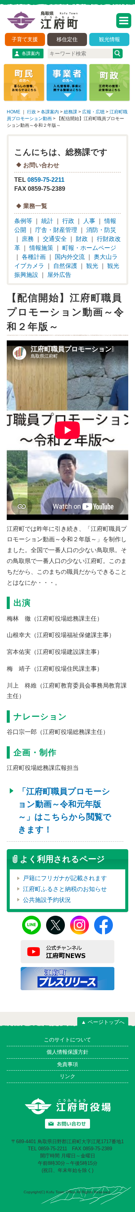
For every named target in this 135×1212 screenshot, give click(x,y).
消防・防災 (101, 230)
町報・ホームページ (89, 248)
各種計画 (34, 257)
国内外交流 (70, 257)
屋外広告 (59, 275)
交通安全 (55, 239)
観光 (92, 266)
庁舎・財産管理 (56, 230)
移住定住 (67, 39)
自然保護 (65, 266)
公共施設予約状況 (47, 900)
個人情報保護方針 (67, 1052)
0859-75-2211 (45, 180)
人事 (89, 221)
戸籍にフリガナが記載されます (65, 878)
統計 (47, 221)
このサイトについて (67, 1040)
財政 (82, 239)
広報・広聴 (93, 111)
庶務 (28, 239)
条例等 (23, 221)
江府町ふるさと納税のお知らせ (65, 889)
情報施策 (41, 248)
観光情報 (109, 39)
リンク (67, 1076)
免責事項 (67, 1064)
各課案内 (31, 53)
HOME (13, 111)
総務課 (70, 111)
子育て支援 (25, 39)
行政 (31, 111)
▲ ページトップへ (102, 1022)
